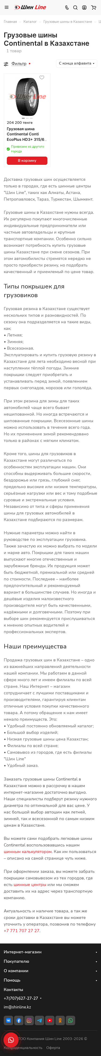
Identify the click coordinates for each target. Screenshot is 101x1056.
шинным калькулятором (28, 851)
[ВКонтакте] (8, 1020)
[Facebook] (18, 1020)
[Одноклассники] (60, 1020)
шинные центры (30, 884)
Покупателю (16, 961)
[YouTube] (49, 1020)
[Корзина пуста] (93, 7)
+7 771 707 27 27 (21, 931)
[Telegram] (39, 1020)
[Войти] (84, 7)
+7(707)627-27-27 (21, 998)
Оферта (53, 1047)
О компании (16, 971)
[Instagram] (29, 1020)
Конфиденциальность (23, 1047)
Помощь (12, 980)
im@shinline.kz (17, 1007)
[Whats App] (70, 1020)
